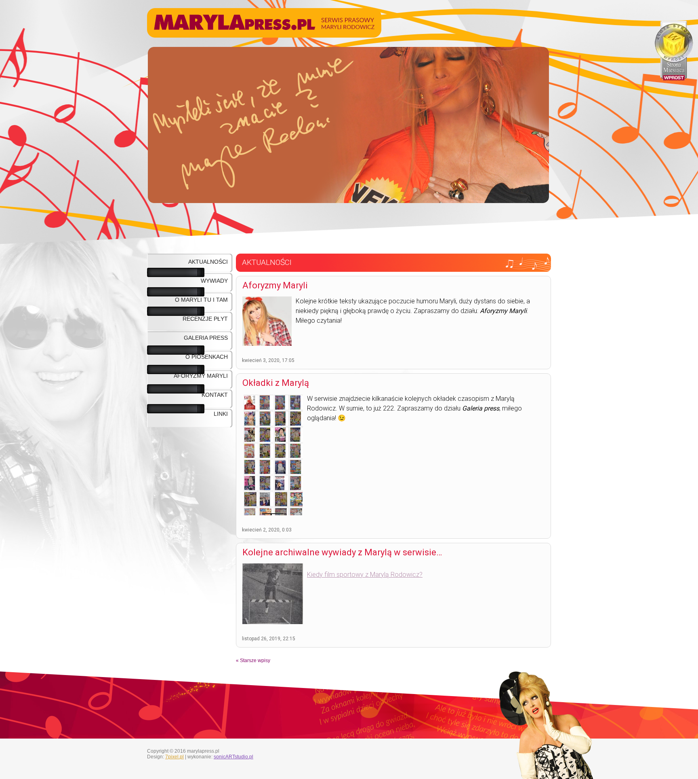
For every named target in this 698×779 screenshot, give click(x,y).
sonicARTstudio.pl (233, 757)
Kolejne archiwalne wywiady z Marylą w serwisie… (342, 552)
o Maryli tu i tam (201, 299)
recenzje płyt (205, 318)
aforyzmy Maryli (201, 376)
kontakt (215, 395)
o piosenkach (206, 357)
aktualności (208, 261)
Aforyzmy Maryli (275, 285)
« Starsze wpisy (253, 660)
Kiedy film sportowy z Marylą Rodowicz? (365, 574)
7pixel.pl (174, 757)
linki (221, 414)
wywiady (214, 280)
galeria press (206, 337)
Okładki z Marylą (275, 383)
